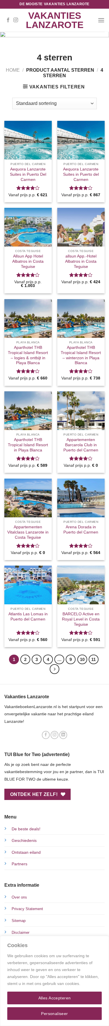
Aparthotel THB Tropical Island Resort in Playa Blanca (28, 445)
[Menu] (101, 20)
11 (93, 659)
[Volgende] (55, 669)
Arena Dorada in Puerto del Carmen (80, 529)
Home (13, 70)
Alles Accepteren (54, 998)
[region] (54, 981)
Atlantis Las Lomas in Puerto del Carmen (28, 616)
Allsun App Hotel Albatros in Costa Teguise (28, 261)
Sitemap (19, 920)
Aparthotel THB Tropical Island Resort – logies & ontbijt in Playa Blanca (28, 355)
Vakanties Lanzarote (54, 20)
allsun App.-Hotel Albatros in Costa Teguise (81, 261)
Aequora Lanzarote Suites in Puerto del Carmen (81, 174)
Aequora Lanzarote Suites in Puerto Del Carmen (28, 174)
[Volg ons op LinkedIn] (63, 735)
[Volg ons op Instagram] (15, 20)
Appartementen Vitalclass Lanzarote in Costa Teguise (28, 532)
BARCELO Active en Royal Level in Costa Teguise (81, 619)
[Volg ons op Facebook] (8, 20)
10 (82, 659)
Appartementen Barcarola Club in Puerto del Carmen (80, 445)
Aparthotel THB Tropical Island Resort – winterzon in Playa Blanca (81, 355)
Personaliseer (54, 1013)
